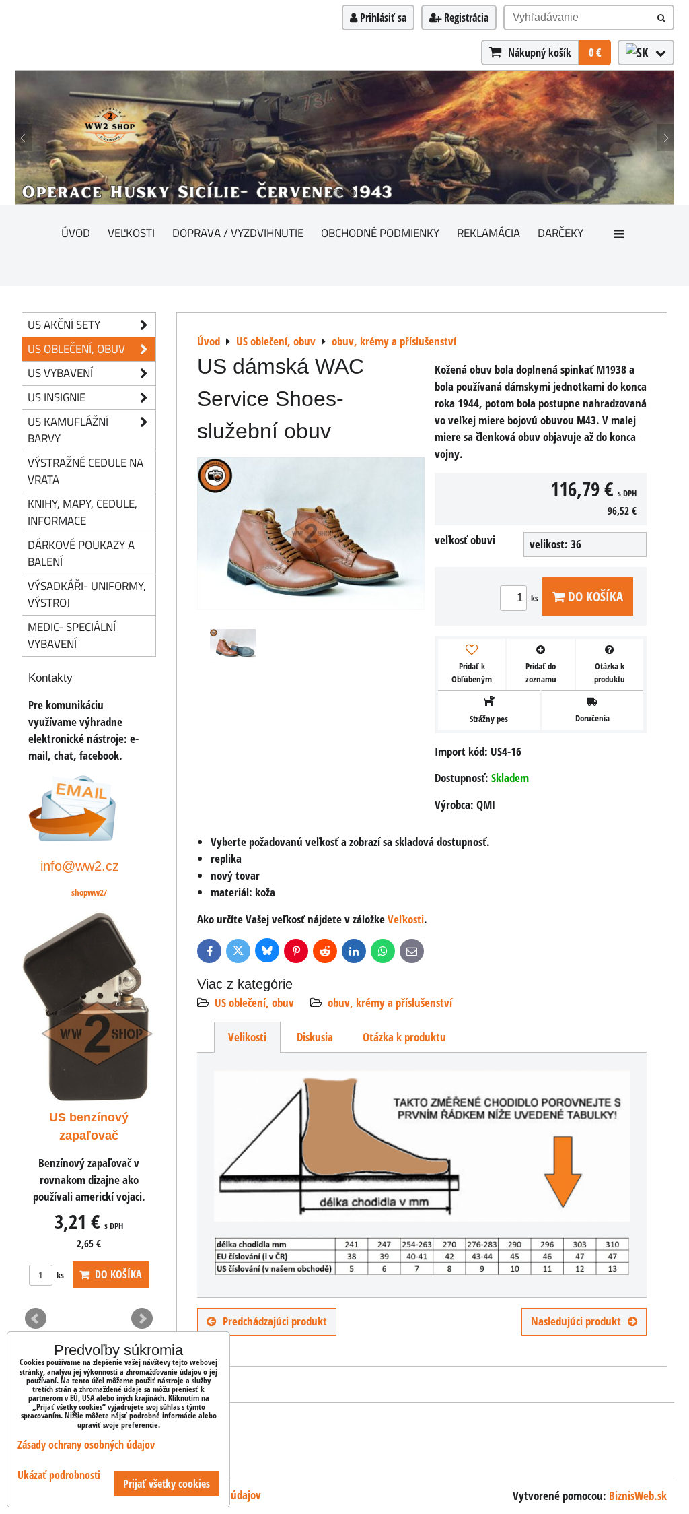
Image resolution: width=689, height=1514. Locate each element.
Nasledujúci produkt (576, 1321)
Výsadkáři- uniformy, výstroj (87, 594)
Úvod (75, 232)
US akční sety (64, 324)
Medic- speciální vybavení (72, 635)
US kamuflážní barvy (68, 430)
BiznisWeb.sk (638, 1495)
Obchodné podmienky (380, 232)
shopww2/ (89, 892)
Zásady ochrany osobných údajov (86, 1444)
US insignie (56, 397)
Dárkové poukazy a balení (81, 553)
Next (142, 1318)
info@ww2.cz (79, 866)
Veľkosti (131, 232)
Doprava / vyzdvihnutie (237, 232)
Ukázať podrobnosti (58, 1475)
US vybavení (60, 372)
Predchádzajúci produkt (275, 1321)
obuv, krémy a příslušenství (390, 1002)
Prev (35, 1318)
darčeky (560, 232)
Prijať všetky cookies (166, 1483)
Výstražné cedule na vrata (85, 471)
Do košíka (594, 596)
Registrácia (464, 17)
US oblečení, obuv (254, 1002)
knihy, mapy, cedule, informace (82, 512)
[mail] (72, 837)
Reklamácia (488, 232)
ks (535, 598)
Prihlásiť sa (381, 17)
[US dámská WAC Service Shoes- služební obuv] (311, 535)
